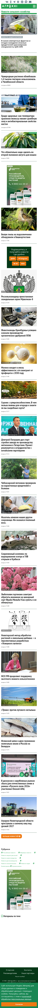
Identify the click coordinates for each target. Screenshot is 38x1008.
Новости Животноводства (10, 325)
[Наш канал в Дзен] (18, 2)
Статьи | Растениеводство (9, 147)
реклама (10, 166)
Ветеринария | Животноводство (11, 291)
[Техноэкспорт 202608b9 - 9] (19, 185)
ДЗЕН (13, 258)
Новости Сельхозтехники (9, 671)
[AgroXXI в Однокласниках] (11, 2)
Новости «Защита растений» (12, 37)
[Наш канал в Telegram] (14, 2)
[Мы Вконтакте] (7, 2)
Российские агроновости (9, 71)
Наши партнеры (27, 973)
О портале (10, 970)
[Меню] (34, 6)
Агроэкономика (16, 866)
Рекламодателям (10, 973)
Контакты (28, 970)
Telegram (23, 258)
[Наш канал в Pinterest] (22, 2)
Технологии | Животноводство (11, 362)
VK (16, 264)
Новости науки (6, 111)
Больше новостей (11, 836)
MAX (23, 264)
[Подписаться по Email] (30, 2)
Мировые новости (25, 853)
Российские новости (9, 853)
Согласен (19, 1004)
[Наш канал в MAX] (26, 2)
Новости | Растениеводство (10, 589)
